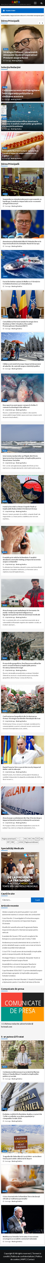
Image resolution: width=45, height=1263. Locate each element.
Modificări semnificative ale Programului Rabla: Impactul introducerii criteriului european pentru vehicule (20, 929)
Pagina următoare (31, 842)
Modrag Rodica (17, 61)
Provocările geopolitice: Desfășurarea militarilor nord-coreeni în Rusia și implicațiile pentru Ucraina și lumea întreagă (22, 665)
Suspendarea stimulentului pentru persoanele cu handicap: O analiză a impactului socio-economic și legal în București (22, 201)
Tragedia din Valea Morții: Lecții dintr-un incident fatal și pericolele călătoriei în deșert (22, 1158)
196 (41, 839)
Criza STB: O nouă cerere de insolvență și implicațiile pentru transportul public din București (21, 952)
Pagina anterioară (9, 839)
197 (8, 842)
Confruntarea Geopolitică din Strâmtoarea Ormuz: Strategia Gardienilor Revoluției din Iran (21, 717)
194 (33, 839)
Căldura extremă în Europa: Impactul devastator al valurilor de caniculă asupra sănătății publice (22, 365)
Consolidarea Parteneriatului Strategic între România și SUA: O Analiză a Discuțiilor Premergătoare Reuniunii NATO (20, 324)
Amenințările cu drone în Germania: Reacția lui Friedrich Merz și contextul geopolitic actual (19, 965)
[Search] (41, 3)
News (6, 49)
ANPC (23, 1259)
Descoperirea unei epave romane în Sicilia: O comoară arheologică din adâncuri (20, 406)
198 (12, 842)
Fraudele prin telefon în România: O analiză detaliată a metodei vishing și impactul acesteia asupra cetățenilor (22, 560)
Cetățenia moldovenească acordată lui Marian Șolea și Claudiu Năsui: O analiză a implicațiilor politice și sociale (21, 1074)
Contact (31, 1259)
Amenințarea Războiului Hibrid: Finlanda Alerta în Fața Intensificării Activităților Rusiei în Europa (22, 243)
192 (25, 839)
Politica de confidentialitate (22, 1256)
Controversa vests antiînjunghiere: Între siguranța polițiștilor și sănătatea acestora (21, 93)
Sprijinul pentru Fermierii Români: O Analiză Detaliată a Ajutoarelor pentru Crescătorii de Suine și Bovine (22, 980)
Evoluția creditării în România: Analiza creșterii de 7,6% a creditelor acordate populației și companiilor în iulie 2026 (22, 1116)
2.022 (21, 842)
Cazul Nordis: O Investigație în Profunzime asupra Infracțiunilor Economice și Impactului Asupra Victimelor (20, 920)
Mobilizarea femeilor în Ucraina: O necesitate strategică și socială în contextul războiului (20, 1238)
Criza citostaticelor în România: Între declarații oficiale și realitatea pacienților (21, 1198)
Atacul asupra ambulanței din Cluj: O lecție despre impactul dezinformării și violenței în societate (22, 819)
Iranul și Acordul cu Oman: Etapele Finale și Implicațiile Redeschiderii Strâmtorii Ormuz (20, 508)
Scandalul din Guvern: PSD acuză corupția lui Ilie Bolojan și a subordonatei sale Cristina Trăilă (20, 937)
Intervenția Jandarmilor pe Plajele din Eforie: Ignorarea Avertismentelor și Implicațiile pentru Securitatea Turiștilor (22, 458)
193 (29, 839)
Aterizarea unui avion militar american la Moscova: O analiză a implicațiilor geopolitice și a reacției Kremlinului (22, 123)
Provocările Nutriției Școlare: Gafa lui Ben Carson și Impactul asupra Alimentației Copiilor (20, 153)
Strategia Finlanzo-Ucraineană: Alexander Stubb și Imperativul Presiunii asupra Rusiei (20, 55)
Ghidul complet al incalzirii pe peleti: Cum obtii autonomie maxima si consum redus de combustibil (21, 913)
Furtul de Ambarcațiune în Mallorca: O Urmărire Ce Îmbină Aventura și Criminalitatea (21, 283)
